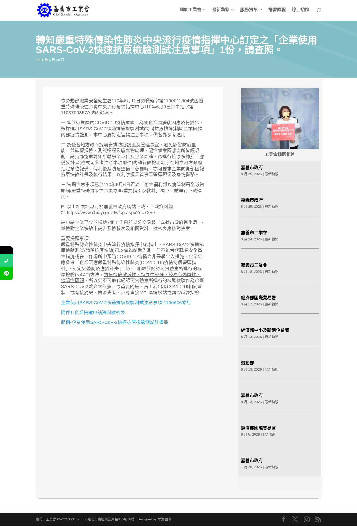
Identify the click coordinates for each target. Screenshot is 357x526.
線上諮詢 (300, 10)
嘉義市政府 (252, 167)
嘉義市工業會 (254, 232)
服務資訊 (249, 10)
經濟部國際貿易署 (258, 297)
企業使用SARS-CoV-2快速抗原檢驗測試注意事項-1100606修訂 (126, 302)
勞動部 (247, 363)
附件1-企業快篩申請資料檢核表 (93, 312)
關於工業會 (190, 10)
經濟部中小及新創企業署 (265, 330)
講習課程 (277, 10)
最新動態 (221, 10)
